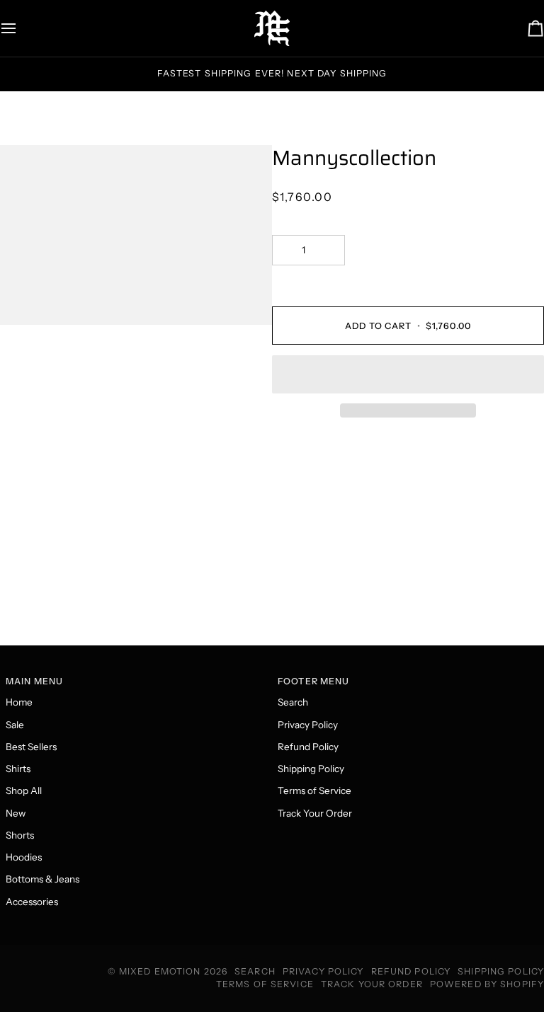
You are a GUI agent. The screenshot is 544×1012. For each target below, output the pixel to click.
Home (19, 702)
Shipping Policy (311, 768)
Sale (15, 724)
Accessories (32, 901)
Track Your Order (315, 813)
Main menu (34, 681)
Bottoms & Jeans (42, 879)
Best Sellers (31, 746)
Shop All (24, 790)
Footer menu (313, 681)
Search (293, 702)
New (16, 813)
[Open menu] (21, 28)
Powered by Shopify (487, 984)
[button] (408, 374)
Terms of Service (314, 790)
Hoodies (24, 857)
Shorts (20, 835)
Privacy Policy (308, 724)
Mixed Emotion (160, 971)
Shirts (18, 768)
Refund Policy (308, 746)
